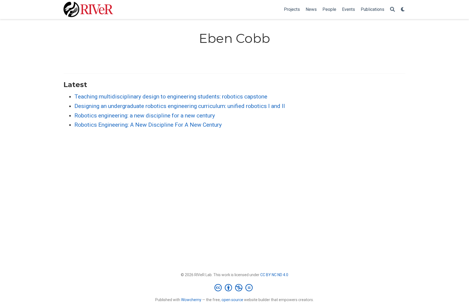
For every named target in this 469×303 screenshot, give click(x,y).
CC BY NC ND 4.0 (274, 275)
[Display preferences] (403, 10)
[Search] (392, 10)
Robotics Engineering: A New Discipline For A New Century (148, 125)
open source (232, 300)
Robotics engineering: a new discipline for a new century (144, 115)
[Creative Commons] (234, 287)
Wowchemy (191, 300)
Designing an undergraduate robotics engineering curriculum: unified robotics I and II (179, 106)
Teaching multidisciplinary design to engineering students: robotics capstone (170, 96)
